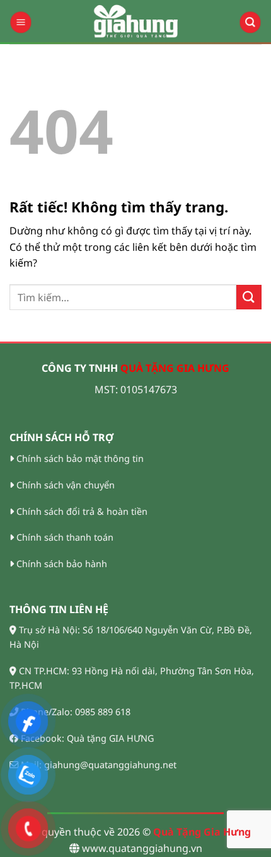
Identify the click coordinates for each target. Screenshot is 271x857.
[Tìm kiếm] (251, 22)
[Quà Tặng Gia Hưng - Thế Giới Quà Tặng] (135, 22)
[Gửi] (249, 297)
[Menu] (21, 22)
